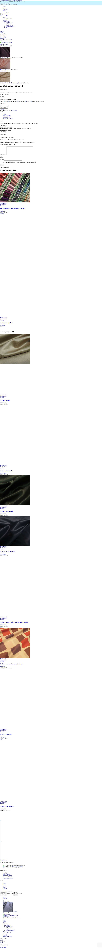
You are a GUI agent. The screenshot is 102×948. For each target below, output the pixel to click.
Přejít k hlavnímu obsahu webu (15, 0)
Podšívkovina (9, 57)
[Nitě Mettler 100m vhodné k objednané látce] (15, 202)
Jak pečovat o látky (10, 25)
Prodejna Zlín (9, 18)
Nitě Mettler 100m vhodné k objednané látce (12, 208)
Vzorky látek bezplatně (6, 323)
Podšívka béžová (5, 400)
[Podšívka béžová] (15, 363)
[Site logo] (3, 15)
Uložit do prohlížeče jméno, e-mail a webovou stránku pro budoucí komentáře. (19, 162)
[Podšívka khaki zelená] (15, 504)
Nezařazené (2, 211)
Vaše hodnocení (4, 144)
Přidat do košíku (4, 107)
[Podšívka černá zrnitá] (15, 434)
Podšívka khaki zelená (6, 511)
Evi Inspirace (8, 23)
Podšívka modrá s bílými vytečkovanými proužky (14, 696)
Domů (1, 57)
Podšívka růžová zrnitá (5, 69)
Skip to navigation (4, 0)
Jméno (2, 157)
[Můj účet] (0, 30)
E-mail (2, 159)
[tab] (4, 114)
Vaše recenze (3, 154)
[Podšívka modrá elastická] (15, 545)
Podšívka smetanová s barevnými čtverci (11, 738)
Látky (4, 57)
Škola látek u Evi (9, 22)
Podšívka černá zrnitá (6, 470)
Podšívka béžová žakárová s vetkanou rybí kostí (10, 83)
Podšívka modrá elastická (7, 551)
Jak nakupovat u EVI (10, 26)
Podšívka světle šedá (6, 882)
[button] (3, 203)
